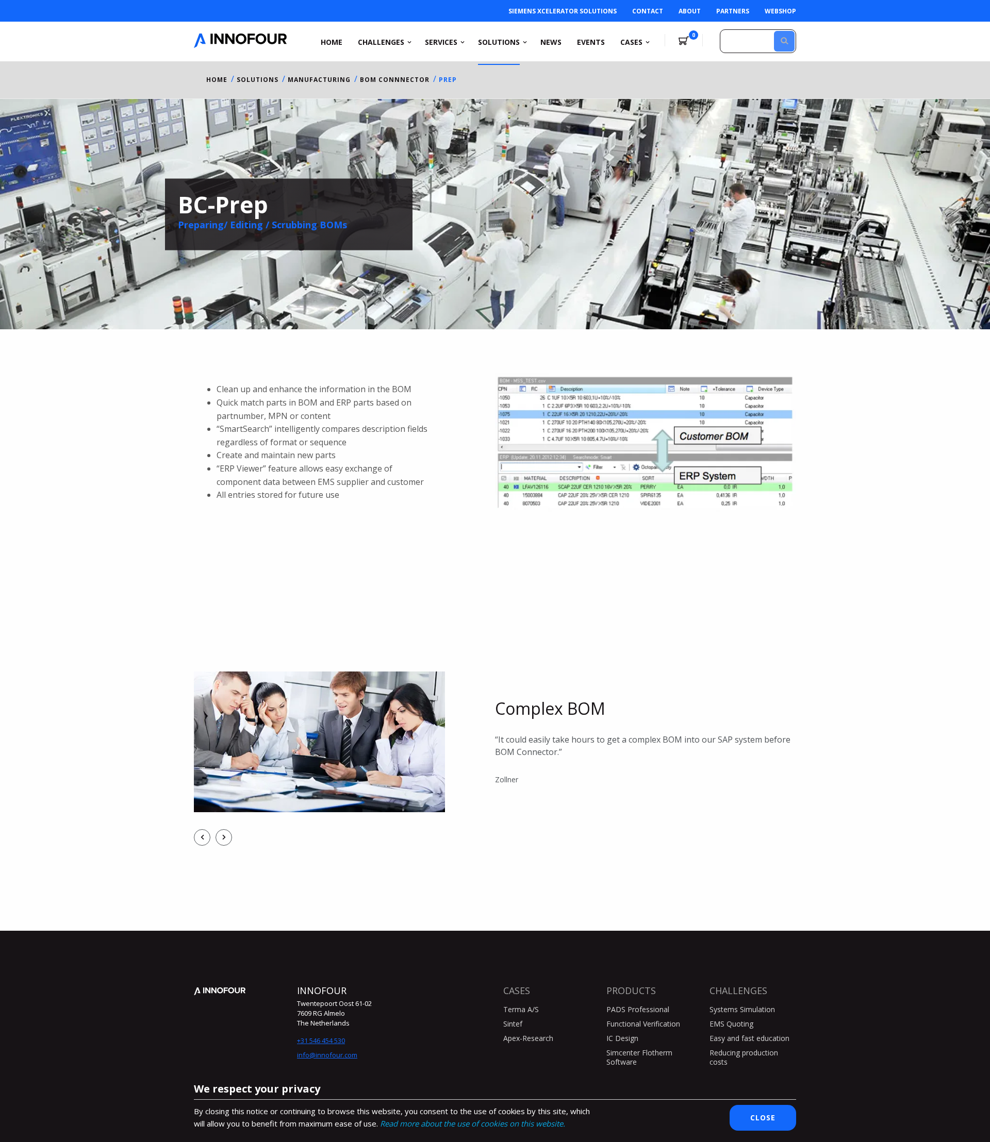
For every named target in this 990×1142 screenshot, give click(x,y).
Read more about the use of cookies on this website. (472, 1123)
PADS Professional (637, 1009)
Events (591, 42)
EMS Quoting (731, 1024)
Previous (202, 837)
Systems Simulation (742, 1009)
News (551, 42)
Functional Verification (643, 1024)
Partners (732, 11)
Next (224, 837)
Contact (647, 11)
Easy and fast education (749, 1038)
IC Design (622, 1038)
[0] (684, 41)
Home (331, 42)
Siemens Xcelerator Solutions (562, 11)
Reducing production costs (744, 1057)
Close (763, 1117)
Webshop (780, 11)
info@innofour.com (327, 1055)
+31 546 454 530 (321, 1040)
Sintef (512, 1024)
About (690, 11)
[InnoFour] (240, 45)
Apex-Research (528, 1038)
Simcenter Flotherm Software (639, 1057)
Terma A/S (521, 1009)
